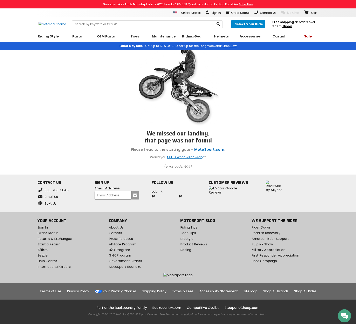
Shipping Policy (154, 291)
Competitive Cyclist (203, 307)
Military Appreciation (268, 249)
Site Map (251, 291)
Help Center (47, 261)
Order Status (47, 233)
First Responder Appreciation (275, 255)
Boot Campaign (264, 261)
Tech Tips (188, 233)
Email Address (107, 188)
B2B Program (119, 249)
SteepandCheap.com (242, 307)
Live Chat (292, 13)
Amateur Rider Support (270, 238)
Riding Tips (188, 227)
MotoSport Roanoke (125, 266)
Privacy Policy (78, 291)
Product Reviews (193, 244)
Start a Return (48, 244)
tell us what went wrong (185, 157)
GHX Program (120, 255)
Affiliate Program (122, 244)
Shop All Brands (275, 291)
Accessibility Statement (218, 291)
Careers (115, 233)
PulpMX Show (262, 244)
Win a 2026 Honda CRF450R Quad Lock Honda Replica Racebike (178, 4)
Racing (185, 249)
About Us (116, 227)
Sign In (42, 227)
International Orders (54, 266)
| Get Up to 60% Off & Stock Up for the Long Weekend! (178, 46)
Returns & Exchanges (54, 238)
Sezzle (42, 255)
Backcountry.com (166, 307)
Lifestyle (186, 238)
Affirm (42, 249)
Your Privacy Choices (120, 291)
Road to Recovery (266, 233)
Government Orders (125, 261)
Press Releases (121, 238)
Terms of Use (50, 291)
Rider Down (261, 227)
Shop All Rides (305, 291)
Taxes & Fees (182, 291)
